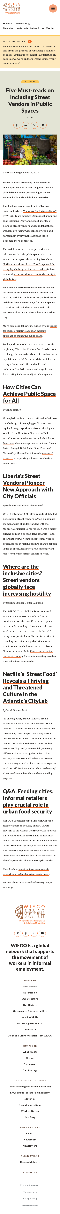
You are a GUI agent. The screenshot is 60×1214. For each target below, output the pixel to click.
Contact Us (30, 1029)
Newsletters (30, 1145)
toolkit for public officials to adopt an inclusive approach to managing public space (30, 330)
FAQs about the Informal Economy (30, 1092)
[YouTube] (42, 933)
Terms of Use (30, 1192)
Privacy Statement (30, 1185)
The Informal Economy (30, 1080)
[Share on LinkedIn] (25, 125)
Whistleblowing (30, 1205)
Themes (30, 1058)
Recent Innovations (30, 1104)
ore (12, 443)
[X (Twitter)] (17, 933)
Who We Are (30, 986)
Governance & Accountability (30, 1011)
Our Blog (30, 1117)
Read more (26, 548)
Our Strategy (30, 1070)
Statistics (30, 1098)
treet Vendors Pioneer (24, 479)
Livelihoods (30, 82)
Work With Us (30, 1017)
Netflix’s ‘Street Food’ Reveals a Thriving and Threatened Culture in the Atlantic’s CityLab (30, 687)
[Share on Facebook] (16, 125)
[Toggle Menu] (53, 8)
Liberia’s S (15, 475)
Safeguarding (30, 1198)
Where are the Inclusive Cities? (40, 210)
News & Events (30, 1127)
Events (30, 1133)
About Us (30, 980)
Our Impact (30, 1064)
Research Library (30, 1161)
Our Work (30, 1046)
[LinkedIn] (34, 933)
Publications (30, 1156)
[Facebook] (25, 933)
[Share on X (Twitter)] (34, 125)
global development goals (17, 192)
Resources (30, 1172)
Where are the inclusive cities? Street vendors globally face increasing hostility (27, 580)
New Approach (22, 489)
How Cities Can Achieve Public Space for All (29, 394)
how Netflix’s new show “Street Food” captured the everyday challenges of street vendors (29, 264)
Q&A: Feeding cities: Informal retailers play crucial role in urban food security (28, 801)
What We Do (30, 1051)
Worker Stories (30, 1111)
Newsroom (30, 1139)
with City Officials (28, 492)
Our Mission (30, 992)
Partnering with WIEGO (30, 1023)
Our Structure (30, 998)
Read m (7, 443)
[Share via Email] (43, 125)
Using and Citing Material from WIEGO (30, 1035)
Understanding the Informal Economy (30, 1086)
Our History (30, 1004)
